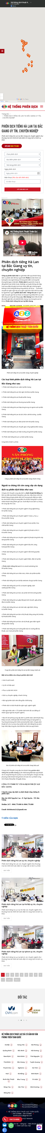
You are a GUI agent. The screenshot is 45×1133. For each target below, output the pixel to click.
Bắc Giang (22, 1062)
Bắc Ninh (22, 1051)
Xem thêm (6, 870)
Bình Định (36, 1074)
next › (9, 980)
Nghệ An (22, 1068)
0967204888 (17, 1114)
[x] (2, 51)
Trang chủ (5, 114)
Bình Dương (36, 1087)
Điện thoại (16, 177)
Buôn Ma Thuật (8, 1080)
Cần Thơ (22, 1087)
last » (17, 980)
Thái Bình (8, 1062)
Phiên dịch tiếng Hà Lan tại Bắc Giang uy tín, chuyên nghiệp (22, 117)
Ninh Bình (22, 1056)
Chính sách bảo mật (24, 1126)
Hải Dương (36, 1051)
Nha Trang (22, 1079)
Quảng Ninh (8, 1051)
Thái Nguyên (36, 1056)
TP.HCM (36, 1079)
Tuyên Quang (36, 1062)
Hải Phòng (36, 1045)
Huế (8, 1074)
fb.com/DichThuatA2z (30, 1105)
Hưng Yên (22, 1045)
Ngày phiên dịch (10, 169)
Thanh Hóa (8, 1068)
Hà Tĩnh (36, 1068)
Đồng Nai (8, 1093)
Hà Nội (8, 1045)
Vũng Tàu (8, 1087)
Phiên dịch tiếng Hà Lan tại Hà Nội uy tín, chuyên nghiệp (22, 905)
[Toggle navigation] (41, 106)
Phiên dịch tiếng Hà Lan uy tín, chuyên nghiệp (21, 860)
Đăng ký (23, 1124)
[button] (18, 1020)
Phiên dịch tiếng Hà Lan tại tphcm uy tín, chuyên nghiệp (22, 952)
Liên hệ (15, 1124)
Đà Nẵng (22, 1074)
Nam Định (8, 1056)
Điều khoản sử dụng (35, 1124)
